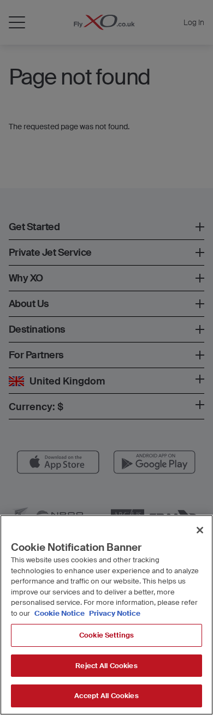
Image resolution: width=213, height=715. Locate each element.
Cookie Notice (59, 613)
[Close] (200, 530)
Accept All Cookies (106, 695)
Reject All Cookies (106, 665)
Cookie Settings (106, 635)
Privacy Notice (113, 613)
